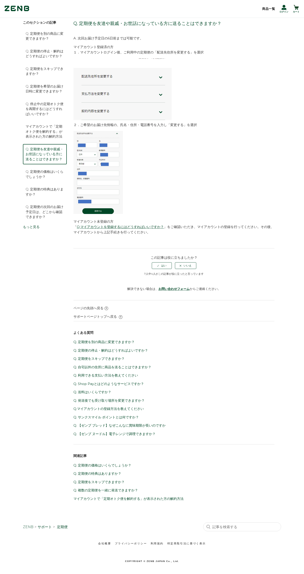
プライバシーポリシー (131, 543)
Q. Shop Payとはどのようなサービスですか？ (108, 384)
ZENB (28, 527)
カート (296, 11)
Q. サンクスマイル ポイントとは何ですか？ (106, 417)
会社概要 (104, 543)
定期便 (62, 527)
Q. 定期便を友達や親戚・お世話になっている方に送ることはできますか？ (44, 154)
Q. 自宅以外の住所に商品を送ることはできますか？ (112, 367)
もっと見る (31, 227)
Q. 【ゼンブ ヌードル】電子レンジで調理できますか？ (114, 434)
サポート (45, 527)
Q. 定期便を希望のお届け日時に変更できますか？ (44, 89)
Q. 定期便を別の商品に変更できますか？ (44, 36)
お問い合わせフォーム (174, 289)
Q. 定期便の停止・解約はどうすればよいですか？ (44, 53)
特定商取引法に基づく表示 (186, 543)
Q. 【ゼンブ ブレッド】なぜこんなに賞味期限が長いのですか (119, 425)
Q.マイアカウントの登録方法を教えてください (108, 409)
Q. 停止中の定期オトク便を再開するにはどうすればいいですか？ (44, 109)
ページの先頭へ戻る (88, 308)
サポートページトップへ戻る (95, 316)
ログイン (284, 11)
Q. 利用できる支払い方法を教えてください (105, 375)
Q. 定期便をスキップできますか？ (44, 71)
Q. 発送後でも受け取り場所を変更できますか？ (109, 400)
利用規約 (157, 543)
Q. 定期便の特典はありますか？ (44, 191)
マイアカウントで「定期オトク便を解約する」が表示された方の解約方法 (44, 131)
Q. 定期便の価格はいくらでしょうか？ (44, 174)
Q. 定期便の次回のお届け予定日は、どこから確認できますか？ (44, 212)
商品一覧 (268, 8)
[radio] (162, 265)
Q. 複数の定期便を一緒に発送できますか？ (105, 490)
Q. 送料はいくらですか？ (92, 392)
